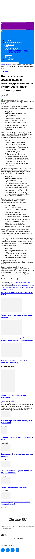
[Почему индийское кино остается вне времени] (11, 311)
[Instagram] (8, 550)
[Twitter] (13, 550)
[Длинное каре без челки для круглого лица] (4, 433)
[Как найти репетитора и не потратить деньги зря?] (5, 417)
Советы (8, 55)
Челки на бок (14, 53)
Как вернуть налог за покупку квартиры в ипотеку (14, 361)
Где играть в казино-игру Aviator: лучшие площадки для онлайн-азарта (17, 339)
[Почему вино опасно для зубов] (5, 483)
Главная (9, 40)
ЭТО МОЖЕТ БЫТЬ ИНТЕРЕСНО (13, 293)
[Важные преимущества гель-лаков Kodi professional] (5, 498)
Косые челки (11, 49)
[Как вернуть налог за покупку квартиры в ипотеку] (11, 356)
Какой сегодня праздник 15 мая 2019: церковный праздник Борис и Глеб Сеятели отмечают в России (17, 287)
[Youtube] (18, 550)
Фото (7, 57)
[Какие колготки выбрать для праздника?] (8, 391)
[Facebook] (3, 550)
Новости (9, 59)
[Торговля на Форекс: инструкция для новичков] (5, 450)
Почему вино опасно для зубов (14, 487)
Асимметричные (13, 42)
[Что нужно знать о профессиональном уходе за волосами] (5, 467)
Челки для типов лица (18, 51)
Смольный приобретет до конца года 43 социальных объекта (16, 283)
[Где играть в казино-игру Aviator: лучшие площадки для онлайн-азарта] (11, 334)
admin (3, 401)
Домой (3, 64)
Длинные (9, 45)
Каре (7, 47)
